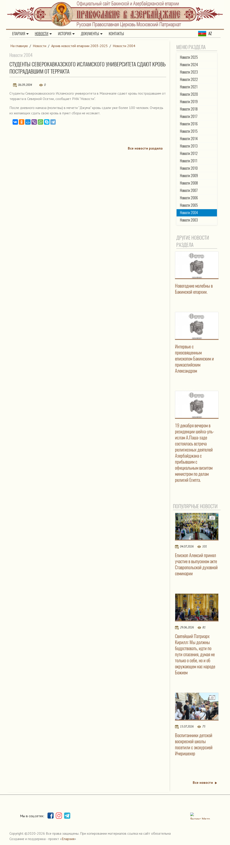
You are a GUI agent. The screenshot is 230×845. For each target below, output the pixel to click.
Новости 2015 (189, 131)
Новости (41, 33)
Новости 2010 (189, 168)
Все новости (203, 782)
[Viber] (34, 122)
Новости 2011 (188, 161)
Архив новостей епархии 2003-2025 (79, 45)
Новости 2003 (189, 220)
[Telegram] (53, 122)
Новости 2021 (189, 87)
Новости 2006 (189, 198)
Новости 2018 (189, 109)
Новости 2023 (189, 72)
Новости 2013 (189, 146)
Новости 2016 (189, 124)
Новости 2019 (189, 101)
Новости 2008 (189, 183)
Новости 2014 (189, 138)
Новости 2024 (189, 64)
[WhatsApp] (40, 122)
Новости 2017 (188, 116)
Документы (90, 33)
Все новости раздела (145, 148)
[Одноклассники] (21, 122)
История (64, 33)
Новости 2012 (189, 153)
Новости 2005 (189, 205)
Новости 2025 (189, 57)
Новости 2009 (189, 175)
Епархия (18, 33)
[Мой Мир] (28, 122)
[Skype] (46, 122)
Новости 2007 (189, 190)
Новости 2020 (189, 94)
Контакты (116, 33)
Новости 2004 (124, 45)
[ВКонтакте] (15, 122)
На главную (19, 45)
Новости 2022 (189, 79)
